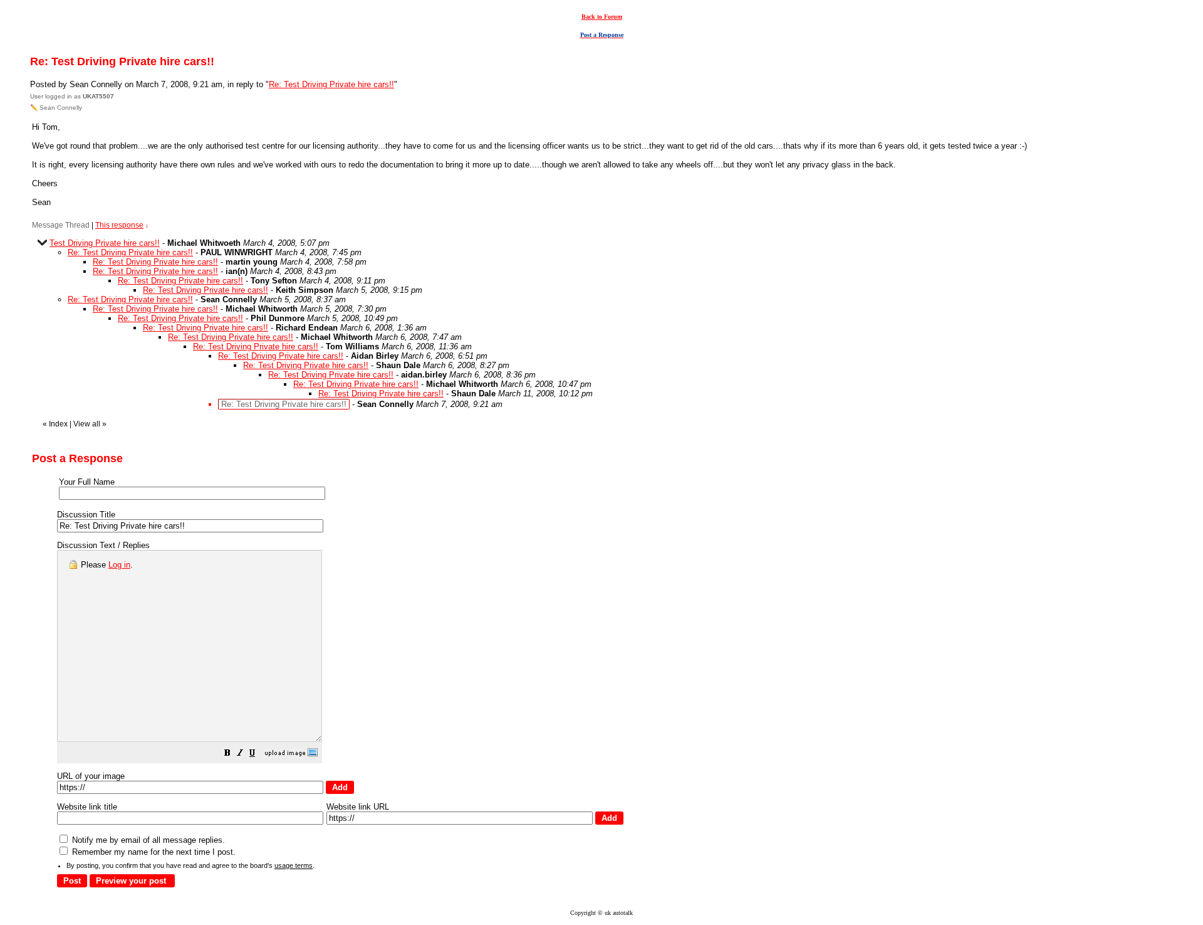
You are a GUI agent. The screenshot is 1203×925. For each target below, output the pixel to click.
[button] (227, 754)
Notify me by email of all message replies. (147, 840)
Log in (119, 564)
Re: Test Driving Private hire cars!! (331, 84)
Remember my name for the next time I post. (153, 852)
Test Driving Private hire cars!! (104, 243)
